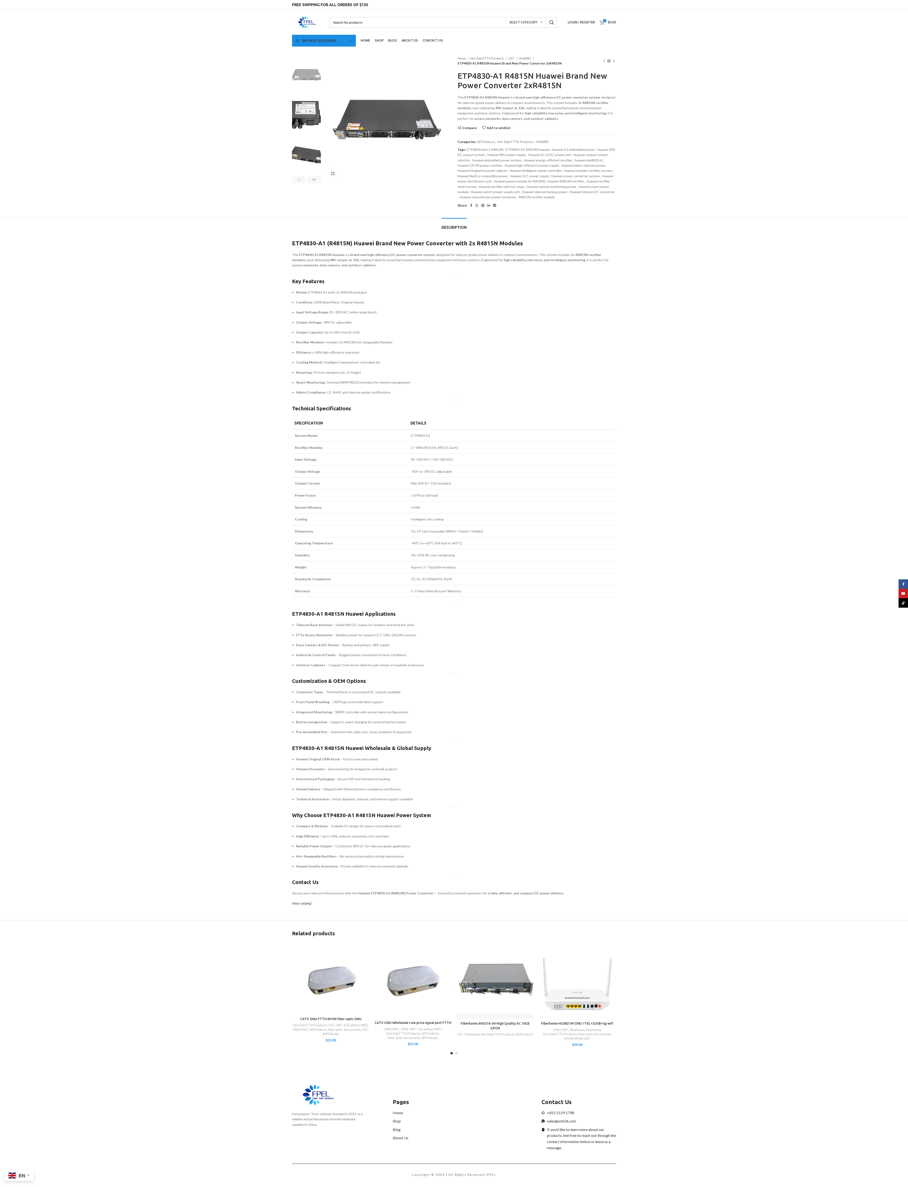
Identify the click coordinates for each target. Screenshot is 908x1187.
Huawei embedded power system (496, 160)
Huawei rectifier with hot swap (501, 187)
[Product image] (331, 978)
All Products (486, 142)
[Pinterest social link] (483, 205)
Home (462, 58)
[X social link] (477, 205)
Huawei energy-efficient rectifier (548, 160)
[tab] (454, 225)
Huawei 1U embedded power (573, 149)
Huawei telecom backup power (545, 192)
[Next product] (613, 61)
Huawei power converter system (575, 176)
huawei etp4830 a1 (589, 160)
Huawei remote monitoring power (551, 187)
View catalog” (302, 903)
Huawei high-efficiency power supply (532, 165)
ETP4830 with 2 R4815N (485, 149)
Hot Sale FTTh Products (487, 58)
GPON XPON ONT (577, 1038)
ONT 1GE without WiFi (352, 1025)
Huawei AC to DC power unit (549, 155)
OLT (511, 58)
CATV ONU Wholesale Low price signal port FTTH (413, 1023)
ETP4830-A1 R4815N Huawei (528, 149)
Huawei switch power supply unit (495, 192)
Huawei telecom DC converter (592, 192)
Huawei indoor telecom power (583, 165)
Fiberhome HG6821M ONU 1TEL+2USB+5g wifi (577, 1023)
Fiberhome (472, 1034)
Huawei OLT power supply (529, 176)
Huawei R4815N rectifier (566, 181)
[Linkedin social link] (489, 205)
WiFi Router (331, 1034)
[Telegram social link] (495, 205)
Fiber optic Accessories (344, 1029)
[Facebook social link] (471, 205)
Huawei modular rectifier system (588, 171)
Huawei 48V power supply (506, 155)
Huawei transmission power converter (488, 197)
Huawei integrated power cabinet (482, 171)
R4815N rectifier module (537, 197)
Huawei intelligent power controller (536, 171)
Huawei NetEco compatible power (483, 176)
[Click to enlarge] (333, 174)
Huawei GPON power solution (480, 165)
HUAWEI (525, 58)
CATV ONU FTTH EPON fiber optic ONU (331, 1019)
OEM (404, 1029)
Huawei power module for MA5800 (519, 181)
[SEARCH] (551, 22)
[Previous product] (604, 61)
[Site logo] (307, 22)
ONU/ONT (300, 1029)
